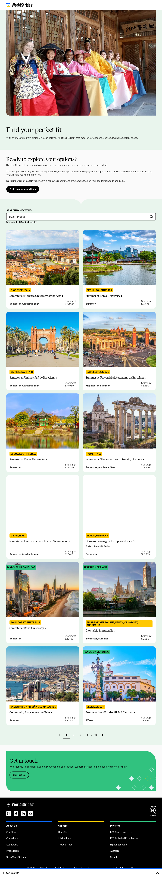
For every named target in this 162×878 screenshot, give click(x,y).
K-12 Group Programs (121, 832)
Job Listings (64, 838)
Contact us (19, 775)
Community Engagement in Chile (29, 712)
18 (96, 736)
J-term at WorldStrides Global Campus (109, 712)
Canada (114, 857)
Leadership (12, 844)
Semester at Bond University (26, 628)
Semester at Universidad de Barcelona (32, 377)
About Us (11, 825)
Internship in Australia (99, 630)
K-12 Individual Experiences (124, 838)
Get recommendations (23, 189)
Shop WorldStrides (16, 857)
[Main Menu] (153, 5)
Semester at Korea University (27, 459)
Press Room (12, 850)
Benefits (63, 832)
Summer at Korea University (103, 296)
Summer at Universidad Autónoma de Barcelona (115, 377)
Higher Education (119, 844)
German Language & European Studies (109, 541)
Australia (114, 850)
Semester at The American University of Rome (114, 459)
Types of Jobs (65, 844)
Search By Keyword (19, 210)
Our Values (12, 838)
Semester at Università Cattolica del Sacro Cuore (38, 541)
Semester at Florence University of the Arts (35, 296)
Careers (63, 825)
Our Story (11, 832)
